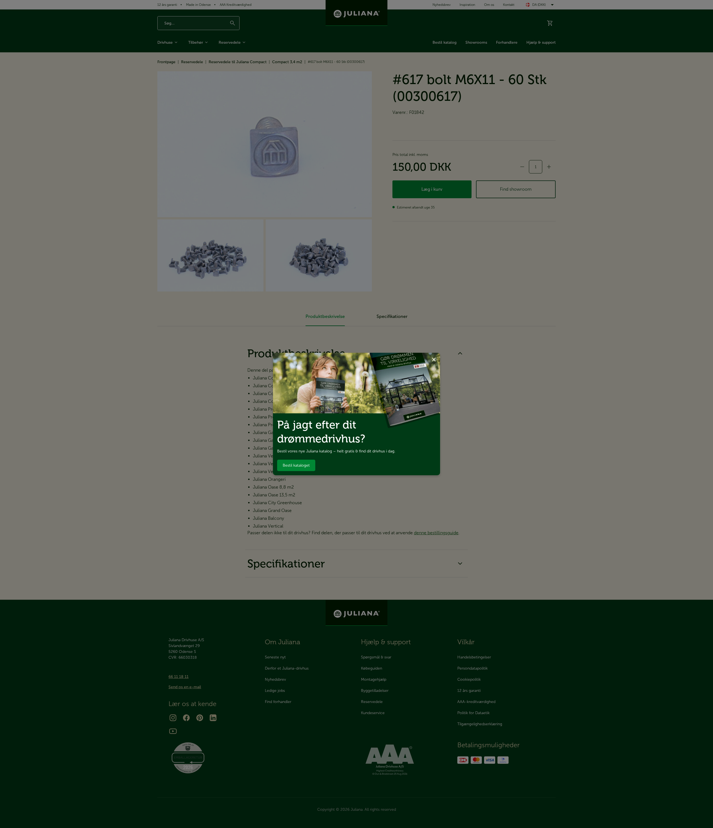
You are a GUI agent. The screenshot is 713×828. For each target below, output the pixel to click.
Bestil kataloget (296, 465)
